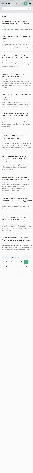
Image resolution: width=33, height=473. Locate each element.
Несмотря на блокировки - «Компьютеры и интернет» (13, 75)
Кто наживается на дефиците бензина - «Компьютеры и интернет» (14, 157)
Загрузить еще (15, 257)
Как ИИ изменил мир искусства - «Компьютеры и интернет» (16, 218)
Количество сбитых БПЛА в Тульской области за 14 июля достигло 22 (15, 56)
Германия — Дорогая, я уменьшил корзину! (17, 38)
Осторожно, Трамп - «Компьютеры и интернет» (17, 96)
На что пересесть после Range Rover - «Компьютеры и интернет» (16, 239)
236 (19, 272)
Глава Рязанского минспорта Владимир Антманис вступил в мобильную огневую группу (15, 114)
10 (26, 267)
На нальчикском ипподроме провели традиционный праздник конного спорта (17, 22)
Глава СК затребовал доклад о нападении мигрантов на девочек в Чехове (17, 199)
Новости (11, 3)
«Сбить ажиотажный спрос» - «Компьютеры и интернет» (15, 137)
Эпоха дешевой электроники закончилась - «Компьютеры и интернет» (15, 178)
